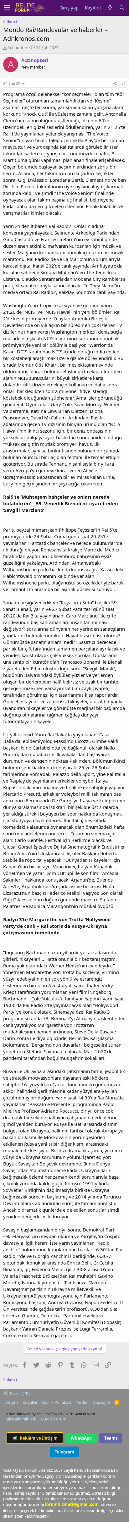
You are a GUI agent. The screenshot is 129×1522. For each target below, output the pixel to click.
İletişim (11, 1402)
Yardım (82, 1402)
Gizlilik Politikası (56, 1402)
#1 (123, 83)
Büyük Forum (53, 1419)
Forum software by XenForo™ (50, 1413)
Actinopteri (18, 47)
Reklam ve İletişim (35, 1438)
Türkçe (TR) (19, 1393)
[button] (7, 8)
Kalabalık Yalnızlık (20, 1419)
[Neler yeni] (110, 8)
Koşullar (30, 1402)
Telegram (64, 1452)
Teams (110, 1438)
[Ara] (122, 8)
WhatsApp (81, 1438)
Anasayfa (101, 1402)
